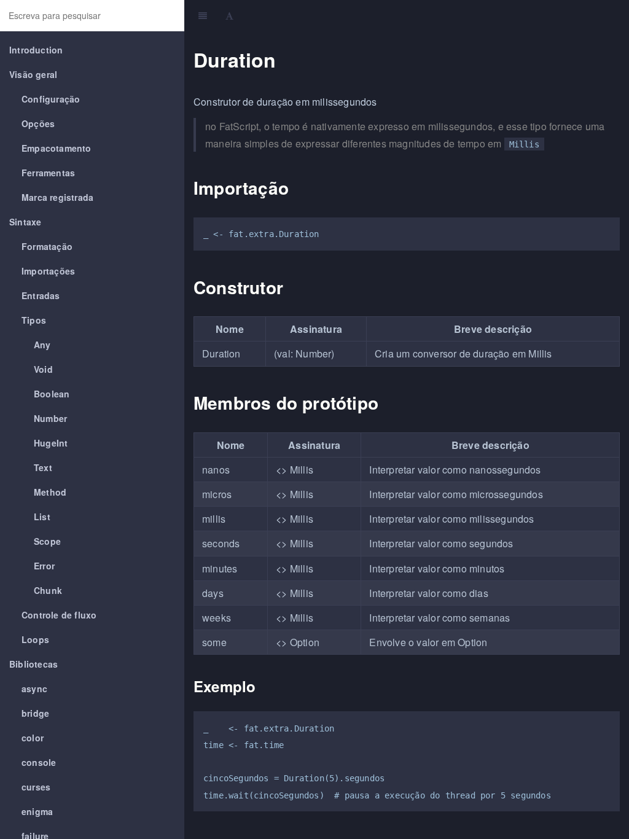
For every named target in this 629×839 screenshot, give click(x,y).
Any (42, 344)
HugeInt (51, 443)
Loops (35, 639)
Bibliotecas (33, 664)
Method (50, 492)
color (32, 738)
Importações (48, 271)
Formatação (46, 246)
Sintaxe (25, 222)
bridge (35, 713)
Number (50, 418)
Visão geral (33, 74)
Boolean (51, 394)
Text (43, 467)
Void (43, 369)
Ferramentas (48, 172)
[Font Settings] (229, 15)
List (42, 516)
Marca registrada (57, 197)
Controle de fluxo (58, 615)
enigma (37, 811)
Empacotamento (56, 148)
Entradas (40, 295)
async (34, 688)
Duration (433, 15)
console (38, 762)
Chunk (48, 590)
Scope (47, 541)
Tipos (33, 320)
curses (35, 787)
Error (44, 566)
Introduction (36, 50)
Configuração (50, 99)
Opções (38, 123)
